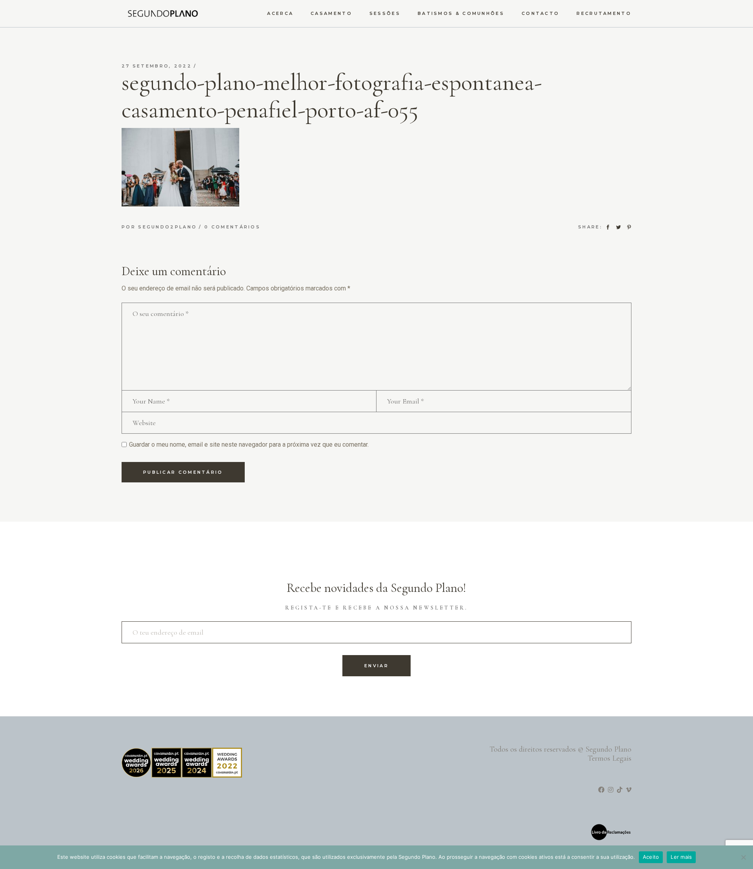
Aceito (651, 857)
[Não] (743, 857)
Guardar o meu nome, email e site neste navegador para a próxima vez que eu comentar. (249, 444)
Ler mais (681, 857)
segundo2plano (167, 227)
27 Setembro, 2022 (157, 66)
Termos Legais (609, 758)
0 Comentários (232, 227)
